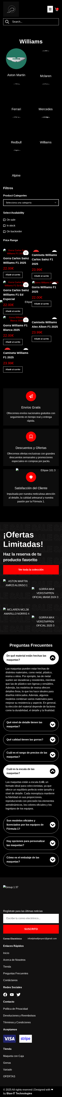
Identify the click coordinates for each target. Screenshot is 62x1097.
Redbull (16, 142)
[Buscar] (6, 21)
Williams (46, 142)
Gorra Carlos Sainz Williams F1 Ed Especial (16, 295)
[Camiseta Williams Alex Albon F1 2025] (45, 317)
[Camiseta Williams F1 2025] (16, 348)
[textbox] (31, 203)
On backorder (14, 231)
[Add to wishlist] (26, 253)
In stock (11, 225)
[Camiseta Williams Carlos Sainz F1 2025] (45, 250)
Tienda (7, 1049)
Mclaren (45, 76)
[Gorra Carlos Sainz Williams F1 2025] (16, 252)
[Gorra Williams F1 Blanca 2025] (16, 319)
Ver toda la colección (31, 569)
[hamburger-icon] (50, 9)
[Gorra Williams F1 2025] (45, 282)
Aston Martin (16, 75)
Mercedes (46, 109)
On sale (11, 219)
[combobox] (31, 202)
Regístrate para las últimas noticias (23, 911)
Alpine (16, 175)
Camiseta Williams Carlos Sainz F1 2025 (44, 259)
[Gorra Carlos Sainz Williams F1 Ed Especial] (16, 284)
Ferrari (16, 109)
